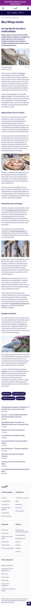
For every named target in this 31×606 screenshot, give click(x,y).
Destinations (15, 17)
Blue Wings (8, 17)
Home (3, 17)
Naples (22, 73)
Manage (14, 13)
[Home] (15, 8)
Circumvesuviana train (17, 231)
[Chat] (29, 603)
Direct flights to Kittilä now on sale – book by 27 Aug (15, 3)
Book (8, 13)
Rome (3, 96)
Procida (22, 324)
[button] (3, 8)
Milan (9, 96)
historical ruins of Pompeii (14, 210)
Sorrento (4, 371)
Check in (21, 13)
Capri (15, 324)
